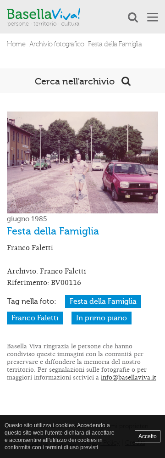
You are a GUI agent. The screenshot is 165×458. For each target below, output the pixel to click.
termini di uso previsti (71, 447)
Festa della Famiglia (103, 301)
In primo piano (101, 318)
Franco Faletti (34, 318)
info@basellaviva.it (128, 377)
